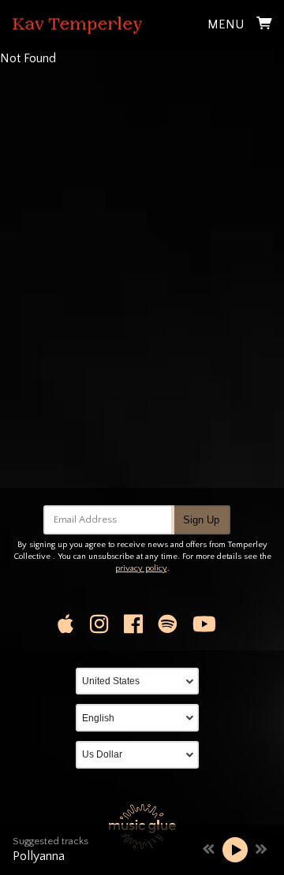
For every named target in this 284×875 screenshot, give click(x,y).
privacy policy (141, 568)
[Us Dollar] (142, 754)
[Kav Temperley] (77, 25)
